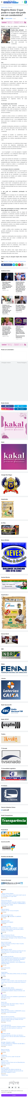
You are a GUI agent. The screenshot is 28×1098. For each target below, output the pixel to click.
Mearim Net (4, 1002)
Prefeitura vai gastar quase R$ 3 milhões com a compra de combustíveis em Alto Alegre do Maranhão (7, 309)
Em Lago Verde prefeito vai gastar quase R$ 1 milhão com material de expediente (20, 308)
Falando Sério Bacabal (6, 900)
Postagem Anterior (6, 362)
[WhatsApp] (16, 265)
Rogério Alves (23, 261)
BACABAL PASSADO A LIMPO (8, 1042)
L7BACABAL (4, 995)
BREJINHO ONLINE (5, 1033)
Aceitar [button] (14, 1095)
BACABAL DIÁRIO (5, 1068)
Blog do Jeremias (5, 1049)
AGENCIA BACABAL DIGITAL (7, 988)
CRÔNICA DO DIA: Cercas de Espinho (10, 910)
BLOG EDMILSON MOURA (7, 956)
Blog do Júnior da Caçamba (7, 1016)
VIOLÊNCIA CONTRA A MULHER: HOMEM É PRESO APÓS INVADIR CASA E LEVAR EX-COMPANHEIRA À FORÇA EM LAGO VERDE (13, 904)
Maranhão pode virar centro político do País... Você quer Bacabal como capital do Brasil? (7, 285)
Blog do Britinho (5, 1009)
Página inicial (4, 7)
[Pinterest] (19, 265)
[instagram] (15, 1087)
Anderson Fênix (4, 1060)
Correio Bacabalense (6, 1025)
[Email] (22, 265)
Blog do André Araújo (6, 942)
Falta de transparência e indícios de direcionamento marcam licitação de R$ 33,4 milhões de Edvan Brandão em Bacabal (13, 1019)
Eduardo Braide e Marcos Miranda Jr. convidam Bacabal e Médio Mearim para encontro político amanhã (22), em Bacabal (12, 929)
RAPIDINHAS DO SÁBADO (7, 922)
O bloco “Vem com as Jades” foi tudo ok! (10, 1056)
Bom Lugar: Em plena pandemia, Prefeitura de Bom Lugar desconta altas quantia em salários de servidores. (13, 1028)
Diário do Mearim (5, 909)
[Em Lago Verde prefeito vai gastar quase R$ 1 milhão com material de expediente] (21, 300)
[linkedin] (19, 1087)
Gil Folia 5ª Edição (5, 1050)
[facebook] (9, 1087)
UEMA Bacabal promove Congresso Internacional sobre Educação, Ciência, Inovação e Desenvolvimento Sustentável (20, 332)
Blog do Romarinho (5, 968)
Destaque (11, 261)
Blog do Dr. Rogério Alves (7, 915)
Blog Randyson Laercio (6, 949)
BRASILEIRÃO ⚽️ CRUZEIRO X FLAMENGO (11, 916)
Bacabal (10, 7)
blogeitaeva (4, 1055)
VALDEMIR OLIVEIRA (6, 926)
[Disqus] (14, 381)
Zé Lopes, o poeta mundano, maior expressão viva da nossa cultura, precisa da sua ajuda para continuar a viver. (13, 982)
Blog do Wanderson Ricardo (7, 935)
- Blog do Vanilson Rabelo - (7, 893)
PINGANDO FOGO (5, 979)
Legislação (16, 261)
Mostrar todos (5, 1075)
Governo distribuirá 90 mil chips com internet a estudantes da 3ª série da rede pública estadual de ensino (13, 1037)
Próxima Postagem (21, 362)
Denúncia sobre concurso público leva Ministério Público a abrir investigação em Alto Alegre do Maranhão (6, 330)
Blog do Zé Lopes (5, 920)
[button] (1, 2)
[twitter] (12, 1087)
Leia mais (9, 1092)
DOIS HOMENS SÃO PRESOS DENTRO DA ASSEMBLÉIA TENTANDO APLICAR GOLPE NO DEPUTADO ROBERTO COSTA (12, 1071)
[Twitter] (14, 265)
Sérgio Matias (4, 972)
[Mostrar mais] (25, 265)
